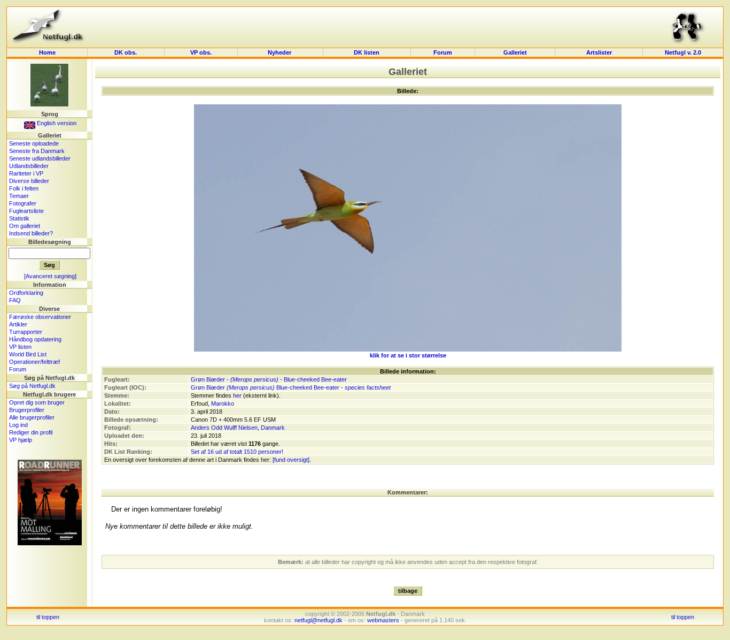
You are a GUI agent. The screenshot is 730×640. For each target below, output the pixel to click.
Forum (442, 52)
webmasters (383, 620)
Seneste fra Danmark (37, 151)
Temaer (19, 196)
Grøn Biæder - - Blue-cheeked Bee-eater (269, 379)
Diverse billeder (29, 181)
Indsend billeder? (31, 233)
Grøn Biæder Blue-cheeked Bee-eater (265, 387)
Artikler (18, 324)
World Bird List (27, 354)
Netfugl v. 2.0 (683, 52)
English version (55, 123)
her (237, 395)
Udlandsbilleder (29, 166)
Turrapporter (25, 332)
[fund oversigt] (291, 459)
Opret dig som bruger (37, 402)
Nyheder (280, 52)
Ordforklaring (26, 292)
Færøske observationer (40, 317)
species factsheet (368, 387)
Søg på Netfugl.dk (32, 386)
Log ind (18, 425)
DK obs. (125, 52)
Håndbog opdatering (35, 339)
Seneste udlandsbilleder (40, 158)
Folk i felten (23, 188)
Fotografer (22, 203)
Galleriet (515, 52)
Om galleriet (24, 226)
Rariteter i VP (26, 173)
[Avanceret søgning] (50, 276)
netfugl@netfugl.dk (318, 620)
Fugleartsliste (26, 211)
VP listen (20, 347)
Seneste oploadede (34, 143)
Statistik (19, 218)
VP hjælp (20, 440)
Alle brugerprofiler (32, 417)
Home (47, 52)
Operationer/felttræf (34, 362)
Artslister (599, 52)
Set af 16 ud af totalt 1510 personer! (237, 451)
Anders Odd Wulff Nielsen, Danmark (238, 427)
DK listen (366, 52)
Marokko (222, 403)
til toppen (47, 617)
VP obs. (201, 52)
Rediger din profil (30, 432)
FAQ (15, 300)
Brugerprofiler (26, 410)
